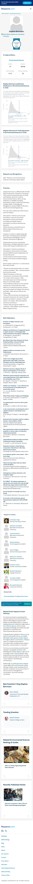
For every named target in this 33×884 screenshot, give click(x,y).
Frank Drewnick (15, 533)
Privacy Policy (5, 875)
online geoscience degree (20, 663)
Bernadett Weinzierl (16, 585)
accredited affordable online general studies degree (15, 637)
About (3, 850)
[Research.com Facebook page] (2, 831)
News (3, 847)
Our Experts (5, 854)
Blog (2, 843)
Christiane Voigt (15, 520)
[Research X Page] (6, 831)
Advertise (4, 864)
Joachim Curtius (15, 565)
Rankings (4, 836)
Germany (6, 36)
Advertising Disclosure (8, 868)
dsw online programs (9, 626)
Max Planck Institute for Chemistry (13, 34)
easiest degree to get (18, 652)
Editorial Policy (5, 871)
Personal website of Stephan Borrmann (16, 596)
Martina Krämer (15, 542)
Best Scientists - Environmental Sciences (11, 13)
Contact (3, 857)
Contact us (27, 604)
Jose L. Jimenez (14, 692)
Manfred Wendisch (15, 571)
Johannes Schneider (16, 526)
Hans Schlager (14, 550)
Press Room (5, 861)
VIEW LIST (27, 3)
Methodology (5, 840)
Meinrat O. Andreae (16, 557)
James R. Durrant (14, 717)
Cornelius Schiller (15, 578)
